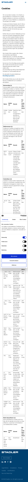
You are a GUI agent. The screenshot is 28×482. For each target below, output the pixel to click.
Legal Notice (5, 468)
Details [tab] (14, 219)
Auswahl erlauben (14, 260)
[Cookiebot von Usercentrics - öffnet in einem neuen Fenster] (20, 216)
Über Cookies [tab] (23, 219)
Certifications (11, 470)
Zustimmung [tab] (5, 219)
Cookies (4, 470)
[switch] (24, 242)
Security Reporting (7, 473)
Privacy (20, 468)
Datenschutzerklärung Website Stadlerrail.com (13, 55)
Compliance (13, 468)
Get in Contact (6, 458)
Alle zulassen (14, 256)
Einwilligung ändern (9, 75)
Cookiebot (19, 80)
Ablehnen (14, 265)
